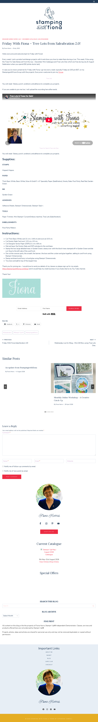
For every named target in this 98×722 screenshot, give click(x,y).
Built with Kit (49, 314)
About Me (49, 652)
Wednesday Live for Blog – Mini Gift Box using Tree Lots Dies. (75, 343)
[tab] (45, 411)
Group (60, 72)
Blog (49, 658)
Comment (6, 433)
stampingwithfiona (32, 332)
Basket (49, 655)
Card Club (49, 661)
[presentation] (73, 378)
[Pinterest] (51, 709)
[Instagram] (47, 709)
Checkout (49, 664)
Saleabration (7, 332)
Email (37, 461)
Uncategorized (43, 39)
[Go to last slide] (5, 386)
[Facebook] (43, 709)
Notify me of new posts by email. (16, 471)
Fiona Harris (7, 48)
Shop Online (54, 562)
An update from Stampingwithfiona (21, 367)
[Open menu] (94, 1)
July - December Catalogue (27, 39)
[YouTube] (54, 709)
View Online (43, 562)
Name (6, 461)
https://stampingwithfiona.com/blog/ (15, 269)
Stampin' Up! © (19, 332)
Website (70, 461)
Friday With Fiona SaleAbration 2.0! (15, 341)
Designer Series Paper (10, 39)
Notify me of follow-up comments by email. (20, 466)
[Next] (92, 386)
